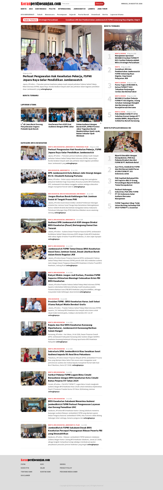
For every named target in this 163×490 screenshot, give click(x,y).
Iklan (42, 468)
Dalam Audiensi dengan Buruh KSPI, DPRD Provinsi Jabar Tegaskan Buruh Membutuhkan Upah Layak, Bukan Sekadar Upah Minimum (60, 130)
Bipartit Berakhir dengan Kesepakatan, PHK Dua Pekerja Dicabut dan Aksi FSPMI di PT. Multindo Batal (127, 158)
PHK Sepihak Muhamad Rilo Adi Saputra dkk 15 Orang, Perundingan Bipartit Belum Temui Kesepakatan (127, 181)
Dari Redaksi (81, 194)
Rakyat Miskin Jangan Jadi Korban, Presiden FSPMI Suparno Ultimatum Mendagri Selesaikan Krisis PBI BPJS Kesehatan (74, 278)
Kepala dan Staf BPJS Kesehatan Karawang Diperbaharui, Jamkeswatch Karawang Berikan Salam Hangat (72, 327)
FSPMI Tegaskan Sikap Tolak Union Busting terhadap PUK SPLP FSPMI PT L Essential (127, 205)
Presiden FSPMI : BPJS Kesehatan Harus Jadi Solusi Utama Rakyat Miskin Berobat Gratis (74, 303)
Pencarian (99, 4)
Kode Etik (25, 468)
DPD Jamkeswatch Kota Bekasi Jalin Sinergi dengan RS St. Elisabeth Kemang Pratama (74, 174)
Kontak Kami (45, 472)
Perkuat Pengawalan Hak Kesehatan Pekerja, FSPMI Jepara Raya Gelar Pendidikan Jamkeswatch (57, 78)
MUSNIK (123, 53)
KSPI (42, 464)
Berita (50, 147)
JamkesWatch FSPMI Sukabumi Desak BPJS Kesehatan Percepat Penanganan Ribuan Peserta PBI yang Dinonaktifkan (75, 430)
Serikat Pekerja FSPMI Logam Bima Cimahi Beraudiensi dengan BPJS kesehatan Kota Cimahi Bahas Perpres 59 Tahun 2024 (73, 377)
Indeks (63, 464)
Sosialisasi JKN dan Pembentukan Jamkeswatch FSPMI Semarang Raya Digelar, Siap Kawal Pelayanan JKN (86, 20)
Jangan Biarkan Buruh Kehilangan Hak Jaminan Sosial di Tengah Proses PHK (72, 198)
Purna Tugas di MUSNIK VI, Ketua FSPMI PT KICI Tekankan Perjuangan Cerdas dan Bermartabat (126, 88)
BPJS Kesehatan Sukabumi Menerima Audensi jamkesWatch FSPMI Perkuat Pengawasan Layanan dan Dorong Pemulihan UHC (74, 404)
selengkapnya (46, 89)
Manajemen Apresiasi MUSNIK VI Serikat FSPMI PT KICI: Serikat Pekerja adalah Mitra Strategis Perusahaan (127, 59)
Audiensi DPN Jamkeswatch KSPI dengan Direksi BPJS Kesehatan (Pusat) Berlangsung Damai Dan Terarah (72, 225)
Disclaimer (25, 475)
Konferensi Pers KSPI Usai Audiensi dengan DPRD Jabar (33, 125)
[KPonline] (41, 3)
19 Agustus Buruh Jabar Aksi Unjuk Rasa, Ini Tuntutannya (88, 125)
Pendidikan (80, 147)
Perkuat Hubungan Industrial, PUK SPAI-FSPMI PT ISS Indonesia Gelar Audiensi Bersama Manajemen (126, 194)
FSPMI (23, 464)
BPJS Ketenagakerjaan (68, 194)
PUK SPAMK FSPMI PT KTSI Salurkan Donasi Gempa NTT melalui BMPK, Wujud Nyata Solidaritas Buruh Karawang (127, 117)
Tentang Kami (26, 472)
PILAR (86, 147)
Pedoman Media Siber (68, 472)
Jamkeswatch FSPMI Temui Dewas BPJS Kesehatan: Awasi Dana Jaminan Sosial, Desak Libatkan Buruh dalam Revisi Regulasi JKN (74, 251)
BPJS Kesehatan (59, 147)
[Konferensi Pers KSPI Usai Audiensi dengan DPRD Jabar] (34, 114)
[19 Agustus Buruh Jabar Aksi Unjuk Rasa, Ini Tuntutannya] (89, 114)
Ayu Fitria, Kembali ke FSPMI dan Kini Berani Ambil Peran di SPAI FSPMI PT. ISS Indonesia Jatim (127, 170)
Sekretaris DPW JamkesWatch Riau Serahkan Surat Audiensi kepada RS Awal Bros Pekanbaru (74, 353)
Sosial (122, 112)
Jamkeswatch (70, 147)
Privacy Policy (66, 468)
